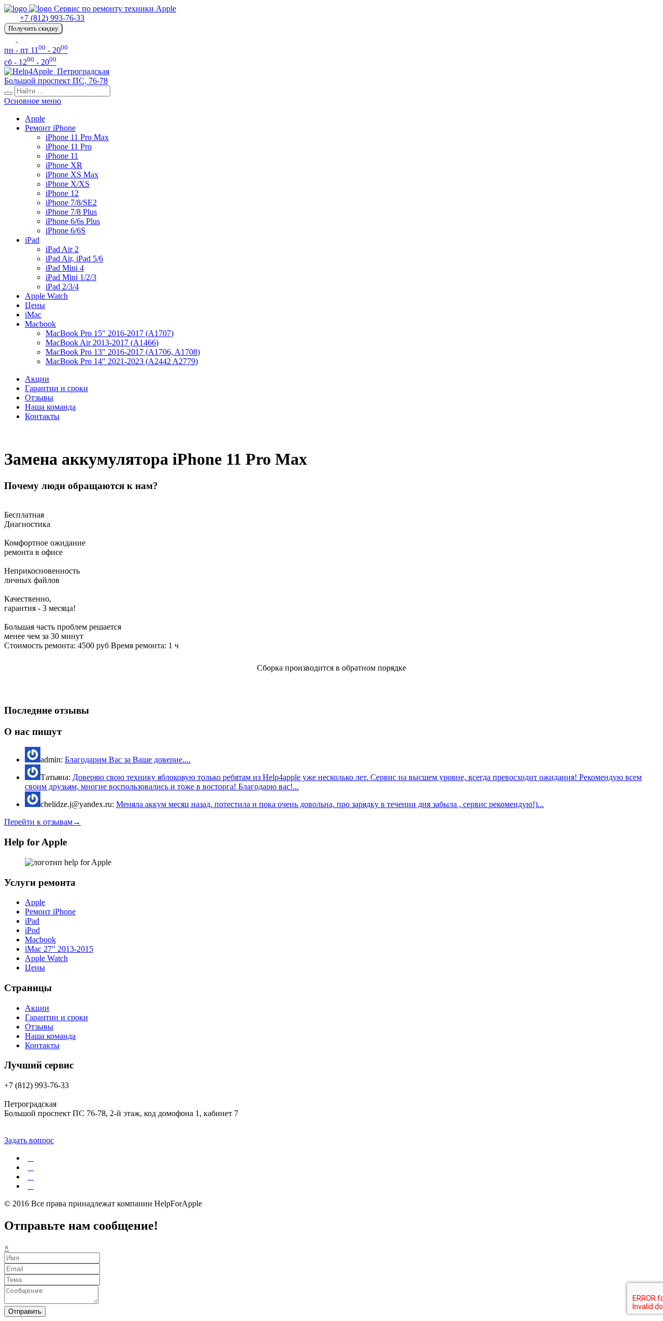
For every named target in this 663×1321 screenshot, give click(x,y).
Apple (35, 118)
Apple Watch (46, 295)
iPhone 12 (62, 193)
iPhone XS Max (72, 174)
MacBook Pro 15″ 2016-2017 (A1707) (110, 333)
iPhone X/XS (68, 183)
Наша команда (50, 406)
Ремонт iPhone (50, 127)
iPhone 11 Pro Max (77, 137)
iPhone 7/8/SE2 (71, 202)
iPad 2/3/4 (62, 286)
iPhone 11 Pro (69, 146)
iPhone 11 (62, 155)
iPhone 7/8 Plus (71, 211)
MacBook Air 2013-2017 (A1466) (102, 342)
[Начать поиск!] (8, 93)
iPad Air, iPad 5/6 (74, 258)
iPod (32, 930)
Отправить (24, 1311)
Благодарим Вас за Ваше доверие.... (128, 759)
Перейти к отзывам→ (42, 821)
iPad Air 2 (62, 249)
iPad (32, 239)
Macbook (40, 323)
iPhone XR (64, 165)
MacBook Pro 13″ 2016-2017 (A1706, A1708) (123, 351)
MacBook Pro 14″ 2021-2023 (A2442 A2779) (122, 361)
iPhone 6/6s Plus (73, 221)
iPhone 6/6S (65, 230)
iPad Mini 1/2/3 (71, 277)
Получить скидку (33, 28)
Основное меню (32, 100)
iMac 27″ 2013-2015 (59, 948)
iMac (33, 314)
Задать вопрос (29, 1140)
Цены (35, 305)
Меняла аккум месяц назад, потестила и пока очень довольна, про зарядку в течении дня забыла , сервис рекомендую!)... (330, 804)
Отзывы (39, 397)
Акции (37, 378)
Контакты (42, 416)
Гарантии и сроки (56, 388)
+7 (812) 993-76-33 (52, 17)
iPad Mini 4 (65, 267)
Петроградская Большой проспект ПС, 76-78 (56, 76)
